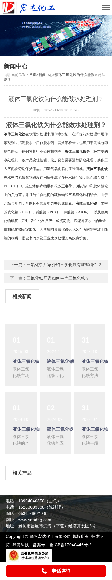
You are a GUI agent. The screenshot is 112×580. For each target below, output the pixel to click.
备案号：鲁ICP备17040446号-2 (62, 544)
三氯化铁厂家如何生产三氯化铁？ (58, 278)
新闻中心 (46, 75)
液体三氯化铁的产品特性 (37, 429)
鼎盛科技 (20, 544)
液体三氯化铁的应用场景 (71, 429)
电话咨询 (61, 570)
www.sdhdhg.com (34, 519)
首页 (32, 75)
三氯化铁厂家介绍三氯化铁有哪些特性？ (64, 264)
